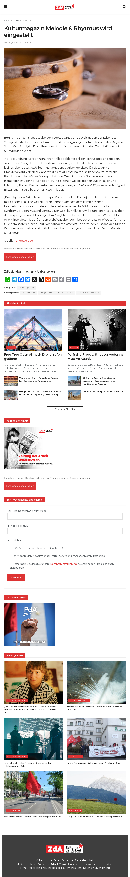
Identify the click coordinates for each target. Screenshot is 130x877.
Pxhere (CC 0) (27, 287)
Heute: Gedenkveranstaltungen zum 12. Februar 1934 (93, 763)
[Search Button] (124, 7)
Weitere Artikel (65, 409)
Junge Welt (45, 292)
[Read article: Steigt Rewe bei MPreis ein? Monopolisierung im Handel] (96, 792)
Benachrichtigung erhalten (20, 257)
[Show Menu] (5, 7)
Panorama (75, 810)
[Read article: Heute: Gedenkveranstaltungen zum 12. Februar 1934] (96, 739)
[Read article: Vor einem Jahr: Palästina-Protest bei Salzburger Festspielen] (11, 381)
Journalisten (28, 292)
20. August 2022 (12, 42)
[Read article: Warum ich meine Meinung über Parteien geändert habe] (33, 792)
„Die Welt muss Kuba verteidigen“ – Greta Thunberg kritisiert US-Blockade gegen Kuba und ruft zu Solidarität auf (32, 709)
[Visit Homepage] (65, 7)
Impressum (74, 867)
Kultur (28, 20)
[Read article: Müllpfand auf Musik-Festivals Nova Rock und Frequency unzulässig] (11, 395)
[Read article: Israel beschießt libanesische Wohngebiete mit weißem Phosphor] (96, 682)
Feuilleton (17, 20)
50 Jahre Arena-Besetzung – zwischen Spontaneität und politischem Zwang (100, 380)
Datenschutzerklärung (63, 563)
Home (7, 20)
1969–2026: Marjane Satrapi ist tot (103, 391)
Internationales (16, 700)
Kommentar (13, 810)
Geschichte (76, 757)
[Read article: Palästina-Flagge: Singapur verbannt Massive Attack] (97, 330)
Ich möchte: (14, 540)
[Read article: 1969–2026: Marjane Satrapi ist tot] (74, 395)
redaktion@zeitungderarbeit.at (47, 867)
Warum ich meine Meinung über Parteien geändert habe (32, 816)
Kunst (70, 292)
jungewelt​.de (24, 240)
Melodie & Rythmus (88, 292)
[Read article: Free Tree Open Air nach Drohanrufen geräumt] (33, 330)
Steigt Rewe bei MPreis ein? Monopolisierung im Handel (94, 816)
